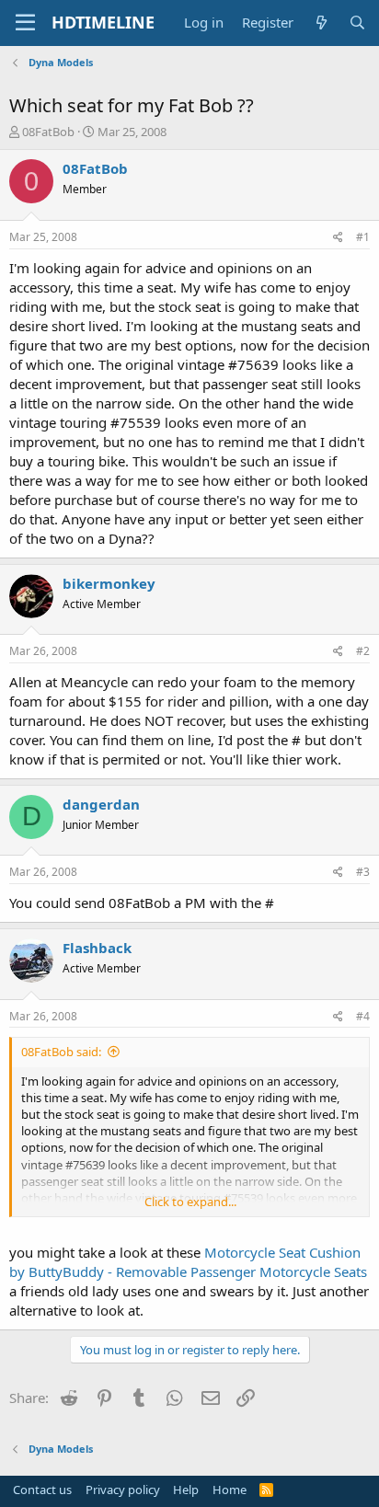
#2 (363, 651)
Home (229, 1489)
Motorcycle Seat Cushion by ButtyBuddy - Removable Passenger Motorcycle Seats (188, 1262)
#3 (363, 872)
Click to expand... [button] (190, 1201)
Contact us (42, 1489)
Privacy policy (123, 1489)
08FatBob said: (61, 1051)
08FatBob (48, 131)
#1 (363, 237)
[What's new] (321, 23)
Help (186, 1489)
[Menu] (25, 23)
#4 (363, 1016)
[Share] (338, 237)
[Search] (357, 23)
